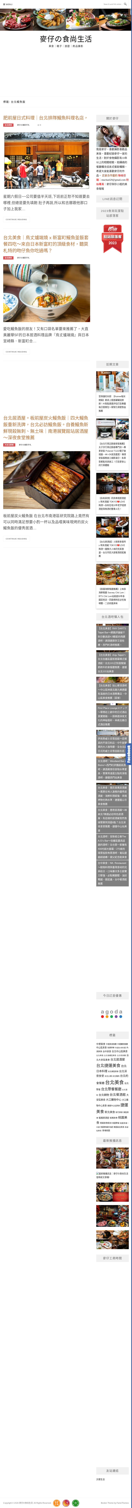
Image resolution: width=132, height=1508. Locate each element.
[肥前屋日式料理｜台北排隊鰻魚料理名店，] (46, 160)
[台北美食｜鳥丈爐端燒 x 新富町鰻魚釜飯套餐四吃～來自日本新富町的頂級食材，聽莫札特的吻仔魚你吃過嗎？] (46, 293)
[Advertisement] (66, 72)
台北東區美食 (113, 1071)
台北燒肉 (115, 1076)
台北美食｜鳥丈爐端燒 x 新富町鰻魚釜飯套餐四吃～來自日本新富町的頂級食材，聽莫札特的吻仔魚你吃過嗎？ (46, 244)
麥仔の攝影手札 (23, 125)
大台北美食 (9, 445)
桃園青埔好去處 (106, 1127)
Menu (9, 4)
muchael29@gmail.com (113, 179)
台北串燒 (99, 1055)
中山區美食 (101, 1047)
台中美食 (107, 1051)
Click (129, 754)
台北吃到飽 (121, 1055)
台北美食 (8, 125)
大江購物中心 (113, 1099)
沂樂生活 (100, 1479)
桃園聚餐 (115, 1123)
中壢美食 (100, 1044)
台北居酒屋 (117, 1059)
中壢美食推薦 (111, 1044)
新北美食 (110, 1112)
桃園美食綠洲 (106, 1123)
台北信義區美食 (110, 1055)
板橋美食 (114, 1118)
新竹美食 (119, 1112)
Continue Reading (16, 219)
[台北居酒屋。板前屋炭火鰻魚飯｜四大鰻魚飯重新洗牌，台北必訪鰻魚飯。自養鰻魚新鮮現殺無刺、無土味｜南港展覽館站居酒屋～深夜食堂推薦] (46, 480)
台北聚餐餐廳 (111, 1089)
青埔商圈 (106, 1131)
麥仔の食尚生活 (66, 38)
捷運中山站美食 (113, 1106)
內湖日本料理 (120, 1048)
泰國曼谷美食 (118, 1127)
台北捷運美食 (108, 1065)
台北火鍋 (108, 1076)
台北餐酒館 (118, 1094)
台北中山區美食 (119, 1051)
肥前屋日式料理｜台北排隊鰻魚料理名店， (45, 117)
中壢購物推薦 (122, 1044)
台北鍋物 (104, 1094)
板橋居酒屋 (104, 1118)
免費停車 (110, 1048)
